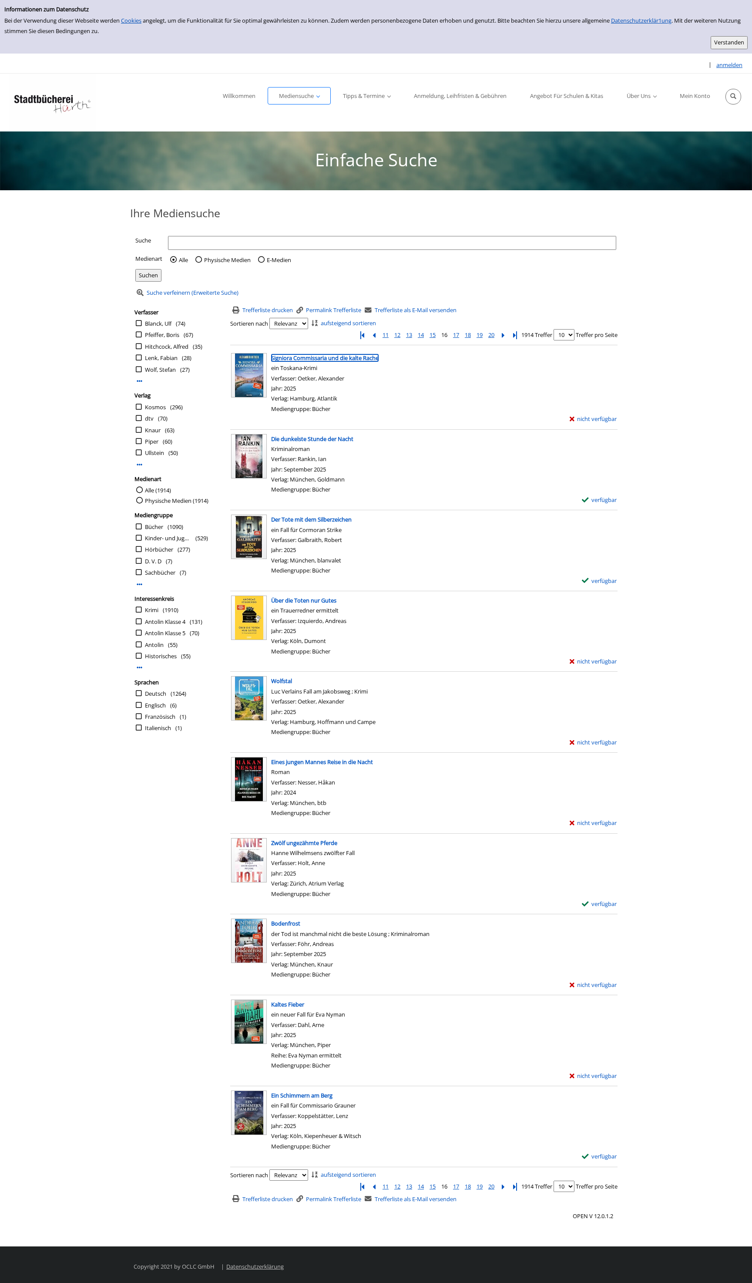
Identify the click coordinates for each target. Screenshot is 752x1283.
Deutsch (155, 693)
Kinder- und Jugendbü (168, 538)
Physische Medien (227, 260)
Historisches (161, 656)
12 (397, 335)
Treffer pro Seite (597, 335)
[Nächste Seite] (503, 335)
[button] (733, 96)
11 (386, 335)
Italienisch (158, 728)
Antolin (154, 645)
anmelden (729, 65)
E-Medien (279, 260)
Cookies (131, 20)
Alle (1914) (158, 490)
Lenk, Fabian (161, 358)
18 (468, 335)
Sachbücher (160, 572)
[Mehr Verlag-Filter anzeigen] (139, 465)
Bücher (154, 527)
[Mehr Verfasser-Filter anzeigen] (139, 381)
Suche (143, 240)
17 (456, 335)
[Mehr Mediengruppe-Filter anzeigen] (139, 584)
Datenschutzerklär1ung (641, 20)
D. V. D (153, 561)
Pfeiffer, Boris (162, 335)
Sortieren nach (249, 323)
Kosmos (155, 407)
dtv (149, 418)
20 (491, 335)
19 (480, 335)
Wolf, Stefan (160, 370)
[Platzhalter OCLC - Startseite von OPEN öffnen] (52, 102)
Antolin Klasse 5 (165, 633)
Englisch (155, 705)
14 (421, 335)
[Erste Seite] (362, 335)
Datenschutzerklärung (255, 1266)
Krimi (151, 610)
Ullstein (154, 453)
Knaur (153, 430)
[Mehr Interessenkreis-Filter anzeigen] (139, 668)
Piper (151, 441)
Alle (183, 260)
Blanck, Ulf (158, 323)
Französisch (160, 717)
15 (433, 335)
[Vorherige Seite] (374, 335)
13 (409, 335)
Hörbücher (159, 549)
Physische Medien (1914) (176, 501)
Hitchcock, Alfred (166, 346)
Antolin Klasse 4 (165, 622)
